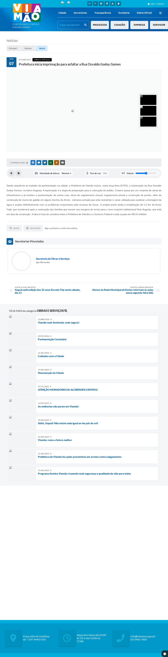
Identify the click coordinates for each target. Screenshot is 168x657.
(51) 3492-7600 (138, 640)
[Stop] (18, 173)
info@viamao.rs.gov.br (143, 636)
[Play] (11, 173)
